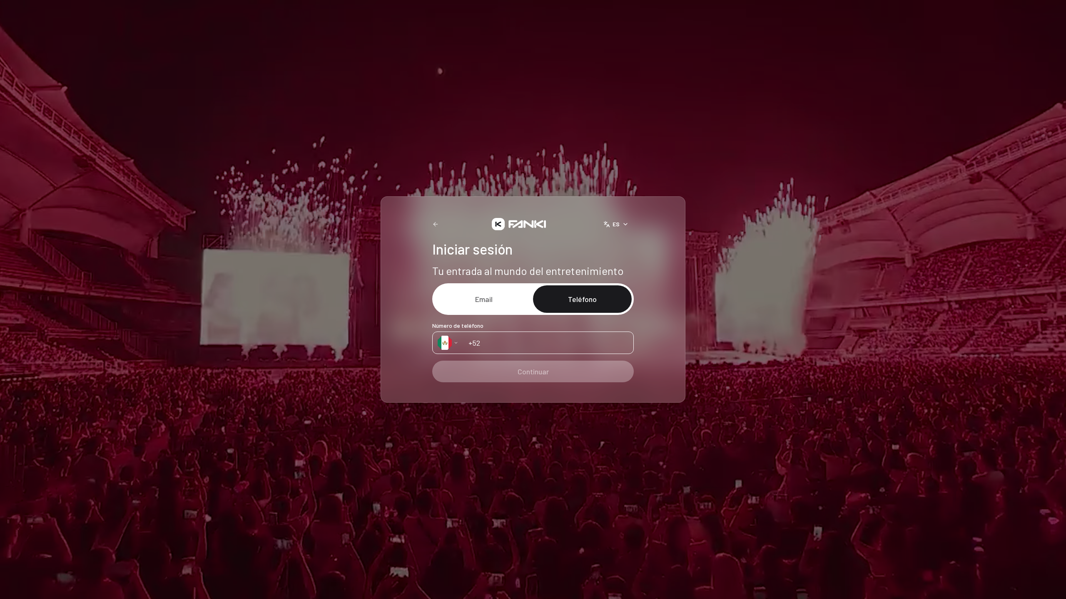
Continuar (533, 371)
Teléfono (582, 299)
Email (484, 299)
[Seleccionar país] (448, 343)
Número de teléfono (457, 325)
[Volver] (435, 224)
